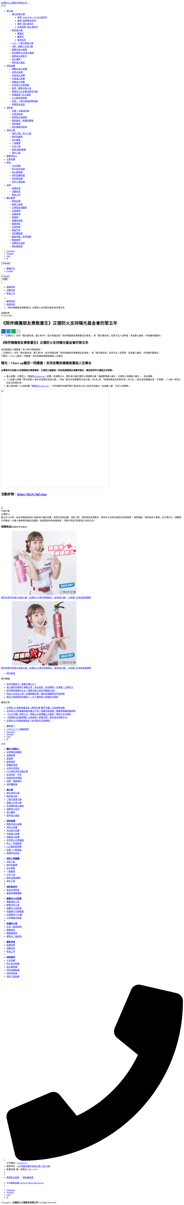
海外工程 (16, 153)
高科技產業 (17, 137)
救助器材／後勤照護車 (22, 120)
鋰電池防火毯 (12, 905)
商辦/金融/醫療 (19, 149)
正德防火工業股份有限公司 (14, 3)
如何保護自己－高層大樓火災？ (21, 684)
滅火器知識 (17, 172)
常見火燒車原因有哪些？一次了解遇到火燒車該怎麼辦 (32, 697)
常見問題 (17, 778)
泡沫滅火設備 (18, 75)
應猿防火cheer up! (36, 376)
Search (6, 276)
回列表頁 (10, 673)
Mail (8, 1183)
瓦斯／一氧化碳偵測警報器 (25, 101)
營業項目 (16, 224)
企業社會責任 (12, 768)
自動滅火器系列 (19, 56)
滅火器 (9, 790)
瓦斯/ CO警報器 (13, 850)
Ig (7, 258)
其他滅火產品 (18, 62)
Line (8, 256)
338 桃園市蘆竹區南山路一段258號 (33, 1166)
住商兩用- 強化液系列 (27, 27)
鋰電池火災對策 (14, 898)
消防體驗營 (17, 233)
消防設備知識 (18, 175)
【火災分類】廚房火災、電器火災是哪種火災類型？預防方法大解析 (38, 714)
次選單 (4, 279)
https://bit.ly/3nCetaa (32, 494)
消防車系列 (11, 887)
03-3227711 (22, 1163)
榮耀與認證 (17, 220)
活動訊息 (16, 191)
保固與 (9, 778)
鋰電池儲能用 (14, 936)
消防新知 (10, 957)
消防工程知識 (18, 182)
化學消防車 (17, 114)
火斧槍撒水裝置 (14, 918)
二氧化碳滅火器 (14, 799)
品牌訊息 (16, 188)
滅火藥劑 (16, 59)
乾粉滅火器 (17, 30)
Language (6, 263)
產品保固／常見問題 (21, 237)
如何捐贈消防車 (19, 127)
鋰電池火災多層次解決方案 (25, 91)
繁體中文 (10, 268)
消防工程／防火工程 (21, 133)
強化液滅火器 (18, 14)
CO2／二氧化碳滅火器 (22, 43)
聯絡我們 (16, 240)
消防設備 (10, 821)
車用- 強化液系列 (25, 24)
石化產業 (16, 140)
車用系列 (21, 40)
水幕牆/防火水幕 (14, 915)
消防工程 (10, 862)
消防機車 (16, 124)
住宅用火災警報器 (20, 85)
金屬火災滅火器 (14, 802)
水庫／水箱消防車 (20, 111)
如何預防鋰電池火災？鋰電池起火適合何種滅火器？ (31, 690)
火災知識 (16, 166)
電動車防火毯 (12, 902)
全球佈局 (16, 227)
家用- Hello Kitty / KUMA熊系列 (32, 17)
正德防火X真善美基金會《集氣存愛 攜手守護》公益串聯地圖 (35, 708)
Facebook (10, 251)
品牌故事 (16, 214)
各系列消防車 (12, 890)
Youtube (10, 253)
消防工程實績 (12, 858)
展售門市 (16, 230)
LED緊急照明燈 (19, 98)
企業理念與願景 (19, 208)
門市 (19, 775)
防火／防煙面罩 (14, 843)
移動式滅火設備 (19, 69)
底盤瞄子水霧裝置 (15, 911)
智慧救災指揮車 (19, 117)
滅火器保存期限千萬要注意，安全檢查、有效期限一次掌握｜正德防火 (39, 687)
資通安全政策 (18, 243)
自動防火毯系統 (14, 908)
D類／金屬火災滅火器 (22, 46)
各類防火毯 (11, 923)
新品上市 (16, 195)
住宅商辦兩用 (14, 927)
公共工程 (16, 146)
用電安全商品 (18, 104)
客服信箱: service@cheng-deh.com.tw (27, 1183)
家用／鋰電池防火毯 (21, 88)
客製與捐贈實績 (14, 893)
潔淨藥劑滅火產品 (15, 806)
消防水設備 (17, 72)
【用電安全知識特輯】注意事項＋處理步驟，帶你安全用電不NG (37, 717)
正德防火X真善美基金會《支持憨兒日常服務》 (28, 721)
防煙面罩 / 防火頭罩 (21, 95)
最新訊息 (10, 301)
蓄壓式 (20, 33)
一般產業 (16, 143)
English (9, 271)
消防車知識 (17, 178)
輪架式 (20, 37)
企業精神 (16, 211)
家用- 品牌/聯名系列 (26, 20)
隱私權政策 (17, 246)
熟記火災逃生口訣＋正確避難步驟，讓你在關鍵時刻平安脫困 (35, 694)
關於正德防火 (12, 749)
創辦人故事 (17, 204)
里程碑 (15, 217)
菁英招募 (16, 201)
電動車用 (10, 930)
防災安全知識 (18, 169)
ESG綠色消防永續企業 (17, 771)
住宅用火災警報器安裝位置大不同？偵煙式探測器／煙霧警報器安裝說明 (40, 711)
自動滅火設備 (18, 82)
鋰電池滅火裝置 (19, 50)
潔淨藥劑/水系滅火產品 (23, 53)
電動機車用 (11, 933)
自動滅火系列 (12, 809)
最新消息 (10, 942)
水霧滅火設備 (18, 79)
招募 (8, 781)
